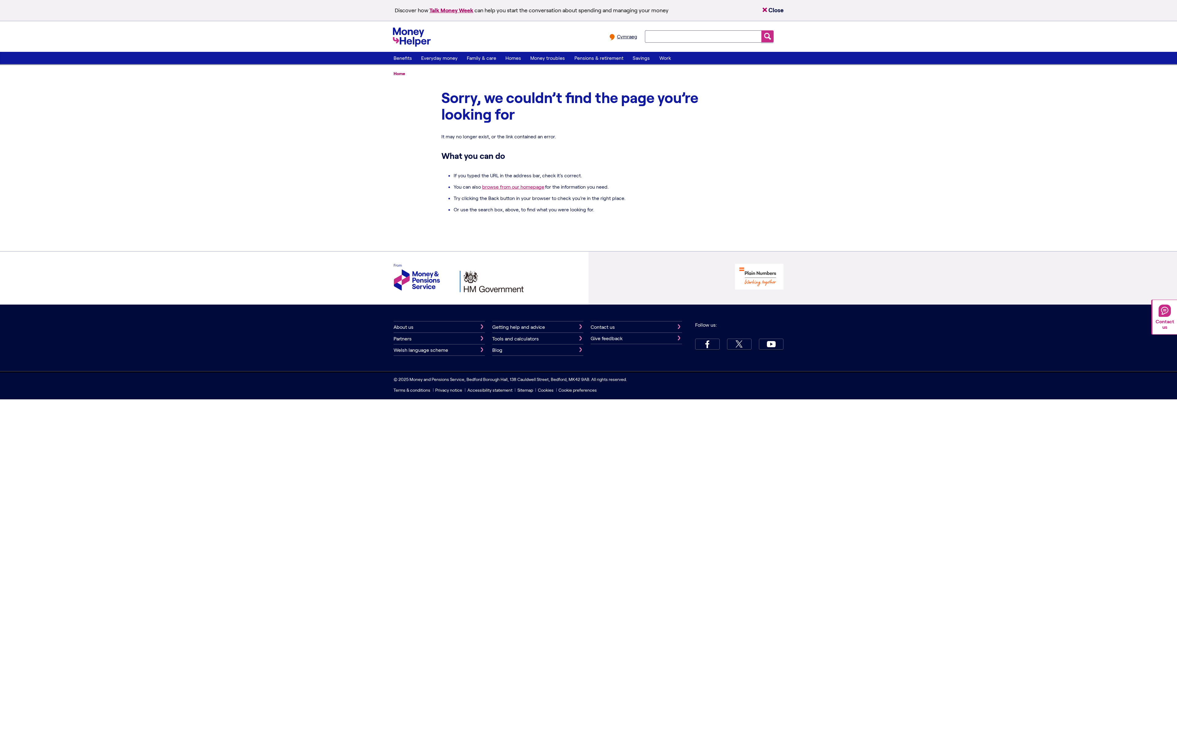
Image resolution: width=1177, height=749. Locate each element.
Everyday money (439, 58)
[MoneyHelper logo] (412, 35)
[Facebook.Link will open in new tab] (707, 344)
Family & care (481, 58)
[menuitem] (403, 58)
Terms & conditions (412, 390)
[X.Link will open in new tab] (739, 344)
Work (665, 58)
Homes (513, 58)
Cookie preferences (577, 390)
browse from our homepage (513, 187)
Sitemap (525, 390)
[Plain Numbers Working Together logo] (759, 277)
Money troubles (547, 58)
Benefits (403, 58)
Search (767, 36)
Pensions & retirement (598, 58)
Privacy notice (448, 390)
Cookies (546, 390)
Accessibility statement (489, 390)
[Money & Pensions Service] (417, 278)
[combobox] (703, 36)
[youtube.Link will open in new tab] (771, 344)
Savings (641, 58)
